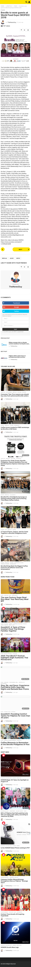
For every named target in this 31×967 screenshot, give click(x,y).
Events (2, 425)
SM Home (13, 458)
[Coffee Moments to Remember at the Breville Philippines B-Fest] (15, 731)
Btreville (19, 740)
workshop (16, 425)
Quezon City (22, 682)
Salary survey (19, 811)
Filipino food (7, 711)
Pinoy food (11, 625)
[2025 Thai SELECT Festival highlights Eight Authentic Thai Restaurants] (15, 645)
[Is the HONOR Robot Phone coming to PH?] (15, 833)
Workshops (13, 563)
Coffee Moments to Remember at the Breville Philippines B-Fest (15, 743)
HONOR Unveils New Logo (10, 947)
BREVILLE (4, 258)
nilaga (25, 623)
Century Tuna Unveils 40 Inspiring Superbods (12, 915)
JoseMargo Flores (18, 562)
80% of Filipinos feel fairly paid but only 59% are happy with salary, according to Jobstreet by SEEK (14, 814)
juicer (12, 258)
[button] (26, 2)
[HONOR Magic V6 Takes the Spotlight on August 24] (15, 765)
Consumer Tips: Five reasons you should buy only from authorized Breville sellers (15, 395)
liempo (10, 623)
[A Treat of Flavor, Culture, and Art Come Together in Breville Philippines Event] (15, 517)
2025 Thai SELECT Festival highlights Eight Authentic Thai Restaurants (14, 658)
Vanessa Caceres (5, 563)
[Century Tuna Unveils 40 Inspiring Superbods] (15, 900)
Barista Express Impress (10, 740)
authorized (9, 392)
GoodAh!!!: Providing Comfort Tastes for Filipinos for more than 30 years (15, 716)
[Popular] (3, 608)
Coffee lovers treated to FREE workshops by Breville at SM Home (15, 428)
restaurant (4, 683)
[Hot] (3, 755)
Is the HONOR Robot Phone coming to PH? (15, 848)
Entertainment (4, 912)
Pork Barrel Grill (13, 682)
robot (18, 845)
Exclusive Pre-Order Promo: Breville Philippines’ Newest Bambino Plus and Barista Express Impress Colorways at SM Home (15, 463)
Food (3, 10)
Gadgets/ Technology (6, 777)
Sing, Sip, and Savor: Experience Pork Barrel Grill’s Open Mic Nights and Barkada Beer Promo (15, 687)
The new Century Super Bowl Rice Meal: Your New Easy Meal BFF (14, 599)
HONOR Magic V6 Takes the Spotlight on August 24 (15, 780)
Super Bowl (15, 595)
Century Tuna (7, 595)
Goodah (6, 623)
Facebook (16, 303)
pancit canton (4, 625)
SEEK (25, 811)
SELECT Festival (8, 653)
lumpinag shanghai (17, 623)
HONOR (14, 777)
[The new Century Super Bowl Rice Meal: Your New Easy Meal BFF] (15, 586)
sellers (24, 392)
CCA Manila (12, 494)
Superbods (19, 912)
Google (16, 307)
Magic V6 (19, 777)
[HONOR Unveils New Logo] (15, 933)
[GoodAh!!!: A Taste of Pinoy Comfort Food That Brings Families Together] (15, 615)
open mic (6, 682)
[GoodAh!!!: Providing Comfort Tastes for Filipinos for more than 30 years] (15, 703)
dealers (19, 392)
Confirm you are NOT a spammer (13, 331)
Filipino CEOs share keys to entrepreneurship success (17, 356)
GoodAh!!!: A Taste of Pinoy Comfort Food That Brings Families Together (13, 629)
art (6, 529)
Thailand (15, 653)
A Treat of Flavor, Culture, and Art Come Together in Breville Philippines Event (14, 532)
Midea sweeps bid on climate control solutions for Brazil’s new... (19, 343)
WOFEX (18, 258)
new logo (19, 945)
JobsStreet (12, 811)
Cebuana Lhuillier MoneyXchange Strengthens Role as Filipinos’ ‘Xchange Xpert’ (14, 881)
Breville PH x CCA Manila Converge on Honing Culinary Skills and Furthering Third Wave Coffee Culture (14, 498)
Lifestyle (3, 392)
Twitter (16, 311)
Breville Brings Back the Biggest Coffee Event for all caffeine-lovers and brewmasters (14, 567)
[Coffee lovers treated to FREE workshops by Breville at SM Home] (15, 413)
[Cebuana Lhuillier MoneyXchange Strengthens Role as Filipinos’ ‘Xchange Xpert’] (15, 865)
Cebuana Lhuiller (14, 877)
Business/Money (5, 811)
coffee (11, 425)
